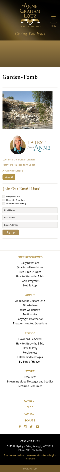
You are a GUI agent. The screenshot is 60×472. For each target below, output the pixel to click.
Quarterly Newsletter (30, 267)
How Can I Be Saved (30, 339)
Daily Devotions (30, 263)
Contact (30, 414)
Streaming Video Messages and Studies (30, 381)
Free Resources (30, 257)
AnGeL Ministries (30, 440)
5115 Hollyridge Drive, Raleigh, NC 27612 (30, 446)
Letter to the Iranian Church (18, 159)
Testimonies (30, 314)
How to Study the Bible (30, 276)
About (30, 295)
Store (30, 371)
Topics (30, 333)
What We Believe (30, 310)
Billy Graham (30, 305)
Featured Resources (30, 386)
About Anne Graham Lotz (30, 301)
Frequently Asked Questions (30, 323)
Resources (30, 377)
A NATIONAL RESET (13, 170)
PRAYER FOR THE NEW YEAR (18, 165)
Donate (30, 420)
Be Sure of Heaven (30, 361)
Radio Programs (30, 281)
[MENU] (53, 19)
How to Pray (30, 348)
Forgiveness (30, 352)
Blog (30, 407)
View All (9, 177)
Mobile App (30, 285)
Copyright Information (30, 319)
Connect (30, 401)
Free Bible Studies (30, 272)
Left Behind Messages (30, 357)
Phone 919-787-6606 (30, 450)
